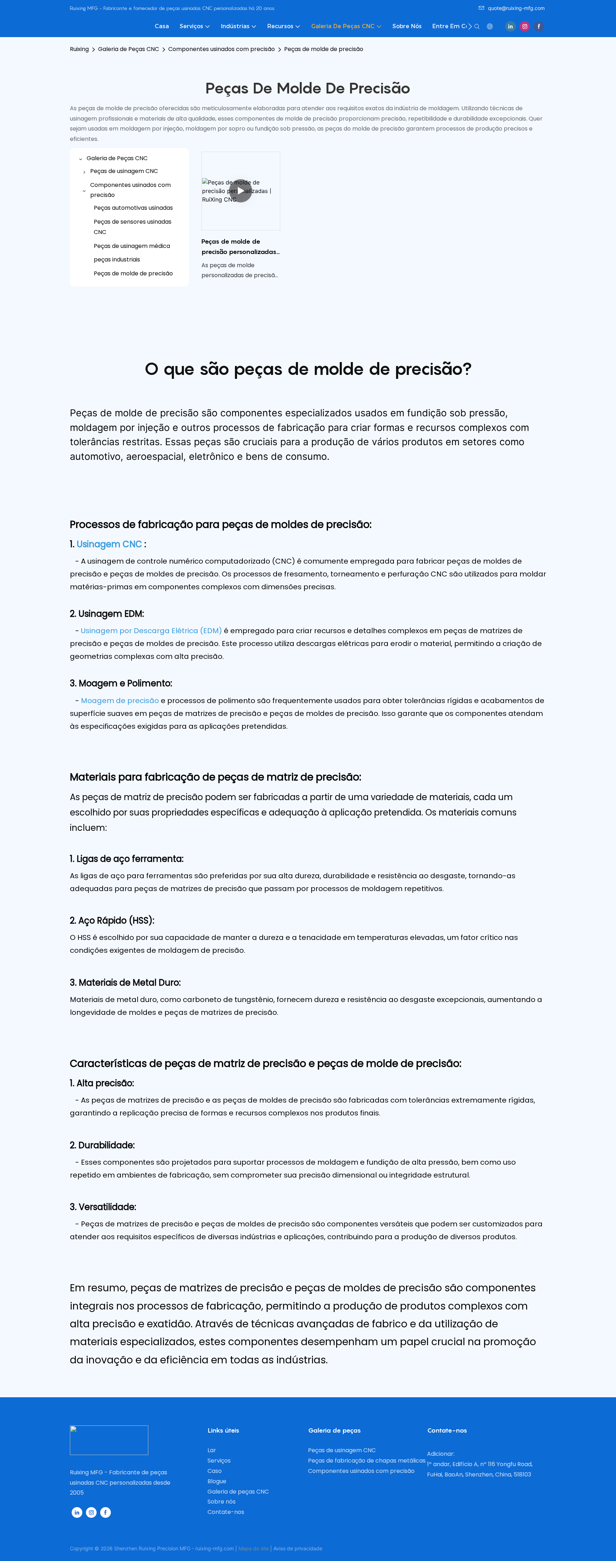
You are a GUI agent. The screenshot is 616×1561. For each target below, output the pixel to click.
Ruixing (79, 49)
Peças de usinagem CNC (342, 1450)
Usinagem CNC (110, 544)
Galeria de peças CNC (238, 1492)
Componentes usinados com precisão (221, 49)
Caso (214, 1471)
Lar (211, 1450)
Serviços (219, 1460)
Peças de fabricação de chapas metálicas (367, 1460)
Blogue (216, 1481)
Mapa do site (253, 1548)
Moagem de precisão (121, 701)
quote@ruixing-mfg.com (516, 8)
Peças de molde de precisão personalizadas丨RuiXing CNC (238, 247)
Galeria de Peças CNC (128, 49)
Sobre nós (221, 1502)
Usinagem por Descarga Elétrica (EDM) (152, 631)
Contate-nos (225, 1512)
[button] (470, 26)
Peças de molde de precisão (323, 49)
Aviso (279, 1548)
